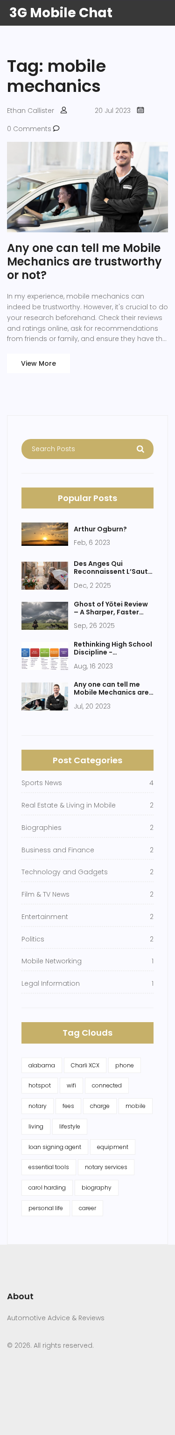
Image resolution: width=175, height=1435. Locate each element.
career (87, 1208)
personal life (45, 1208)
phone (124, 1065)
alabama (41, 1065)
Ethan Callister (30, 110)
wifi (71, 1085)
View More (38, 363)
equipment (112, 1147)
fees (68, 1106)
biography (97, 1187)
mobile (136, 1106)
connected (107, 1085)
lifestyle (69, 1126)
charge (100, 1106)
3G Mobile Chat (60, 13)
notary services (106, 1167)
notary (37, 1106)
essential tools (48, 1167)
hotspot (39, 1085)
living (35, 1126)
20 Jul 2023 (113, 110)
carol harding (47, 1187)
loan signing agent (54, 1147)
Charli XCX (85, 1065)
